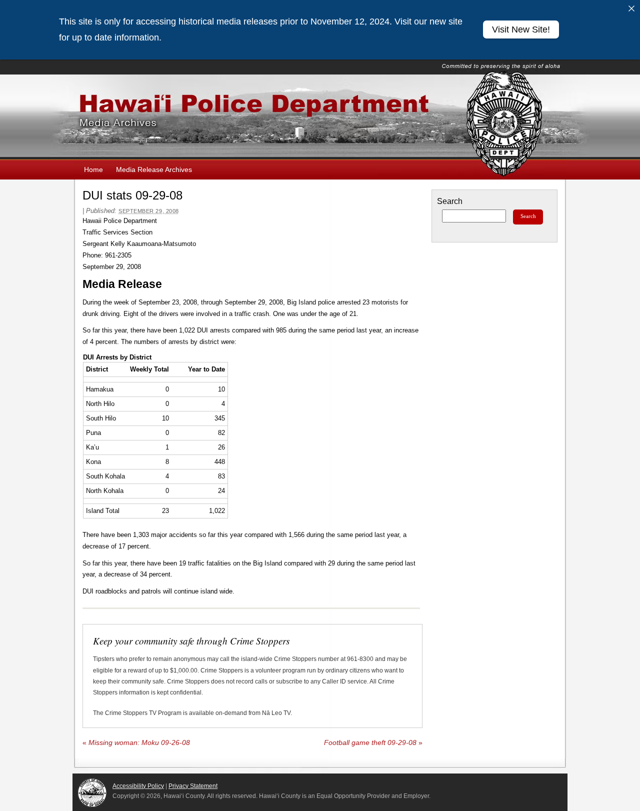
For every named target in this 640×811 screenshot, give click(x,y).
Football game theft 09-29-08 (373, 742)
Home (93, 170)
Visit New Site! (521, 29)
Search (449, 201)
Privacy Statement (193, 786)
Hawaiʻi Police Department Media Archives (320, 117)
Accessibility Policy (138, 786)
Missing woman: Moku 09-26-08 (136, 742)
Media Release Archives (154, 170)
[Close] (631, 8)
